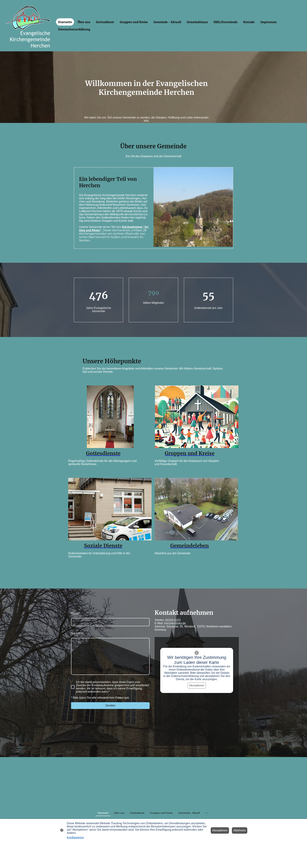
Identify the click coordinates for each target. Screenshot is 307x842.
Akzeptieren (196, 685)
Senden (110, 705)
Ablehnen (239, 830)
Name (75, 613)
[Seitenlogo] (28, 25)
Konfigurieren (75, 837)
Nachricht (77, 633)
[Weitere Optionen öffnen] (206, 813)
